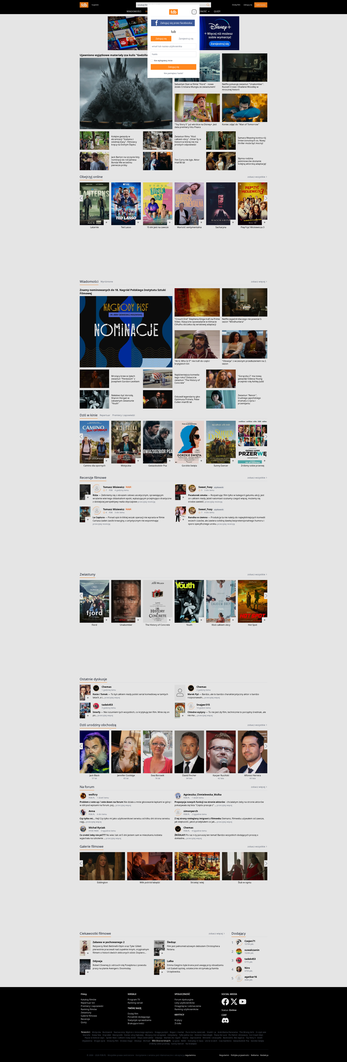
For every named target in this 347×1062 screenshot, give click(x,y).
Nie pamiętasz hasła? (173, 73)
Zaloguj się (161, 38)
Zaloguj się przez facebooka (176, 23)
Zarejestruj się (186, 38)
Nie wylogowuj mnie (163, 60)
